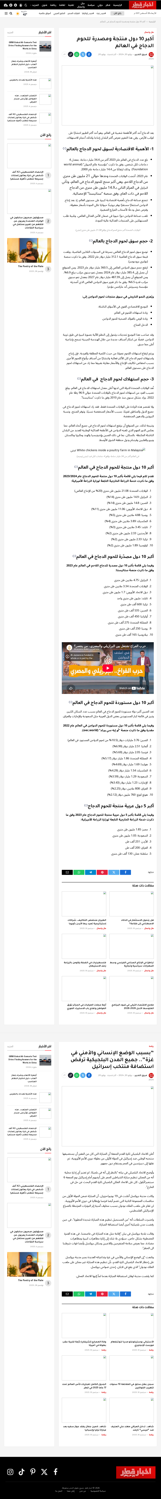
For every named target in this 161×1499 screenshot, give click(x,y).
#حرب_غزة (101, 13)
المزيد (35, 5)
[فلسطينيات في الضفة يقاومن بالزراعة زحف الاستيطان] (84, 946)
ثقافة (62, 5)
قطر (108, 5)
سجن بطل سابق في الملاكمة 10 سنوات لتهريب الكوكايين (132, 1386)
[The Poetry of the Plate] (29, 250)
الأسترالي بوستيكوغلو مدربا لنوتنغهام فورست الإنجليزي (132, 1344)
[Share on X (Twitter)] (83, 54)
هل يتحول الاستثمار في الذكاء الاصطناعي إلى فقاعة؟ (137, 922)
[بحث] (11, 13)
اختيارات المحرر (74, 13)
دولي (100, 5)
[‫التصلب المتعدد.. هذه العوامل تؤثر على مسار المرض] (45, 99)
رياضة (53, 5)
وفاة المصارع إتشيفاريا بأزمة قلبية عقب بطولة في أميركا (84, 1344)
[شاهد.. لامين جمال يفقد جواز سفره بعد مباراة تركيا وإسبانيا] (84, 1410)
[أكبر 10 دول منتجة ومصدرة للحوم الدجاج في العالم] (108, 95)
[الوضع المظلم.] (26, 5)
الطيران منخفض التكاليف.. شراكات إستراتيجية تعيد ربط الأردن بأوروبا (87, 922)
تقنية (71, 5)
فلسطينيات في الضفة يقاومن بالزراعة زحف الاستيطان (85, 965)
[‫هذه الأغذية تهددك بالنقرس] (45, 83)
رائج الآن (117, 13)
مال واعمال (81, 5)
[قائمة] (6, 13)
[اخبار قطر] (142, 5)
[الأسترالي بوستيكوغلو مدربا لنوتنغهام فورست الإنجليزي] (131, 1325)
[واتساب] (76, 54)
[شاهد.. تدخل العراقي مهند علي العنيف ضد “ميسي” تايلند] (131, 1410)
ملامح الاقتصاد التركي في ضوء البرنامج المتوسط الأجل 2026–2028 (133, 1007)
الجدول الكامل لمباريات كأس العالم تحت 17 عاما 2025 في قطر (84, 1386)
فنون (44, 5)
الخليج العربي (59, 13)
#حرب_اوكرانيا (88, 13)
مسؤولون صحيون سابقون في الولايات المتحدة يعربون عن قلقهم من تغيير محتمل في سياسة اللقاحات (26, 223)
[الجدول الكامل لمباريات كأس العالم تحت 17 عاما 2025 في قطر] (84, 1367)
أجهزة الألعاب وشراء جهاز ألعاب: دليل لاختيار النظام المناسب (24, 64)
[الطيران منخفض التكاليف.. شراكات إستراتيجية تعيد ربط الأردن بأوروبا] (84, 903)
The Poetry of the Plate (30, 267)
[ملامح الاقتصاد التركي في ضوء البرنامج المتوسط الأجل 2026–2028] (131, 988)
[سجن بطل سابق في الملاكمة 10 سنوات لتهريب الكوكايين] (131, 1367)
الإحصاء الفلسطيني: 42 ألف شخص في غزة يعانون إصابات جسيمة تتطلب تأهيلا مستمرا (22, 118)
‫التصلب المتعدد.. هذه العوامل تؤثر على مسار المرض (25, 99)
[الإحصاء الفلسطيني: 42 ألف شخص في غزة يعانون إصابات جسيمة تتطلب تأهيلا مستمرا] (45, 118)
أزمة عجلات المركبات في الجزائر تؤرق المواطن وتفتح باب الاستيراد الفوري (86, 1007)
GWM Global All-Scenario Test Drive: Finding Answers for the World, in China (22, 46)
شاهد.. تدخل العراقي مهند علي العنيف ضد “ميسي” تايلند (132, 1429)
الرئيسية (117, 5)
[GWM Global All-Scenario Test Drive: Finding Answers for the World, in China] (45, 46)
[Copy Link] (70, 54)
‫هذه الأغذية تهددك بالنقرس (23, 80)
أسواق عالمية (45, 13)
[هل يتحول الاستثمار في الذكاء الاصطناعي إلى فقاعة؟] (131, 903)
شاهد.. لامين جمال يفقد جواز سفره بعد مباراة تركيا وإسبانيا (84, 1429)
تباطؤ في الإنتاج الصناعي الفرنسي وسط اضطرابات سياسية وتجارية (132, 965)
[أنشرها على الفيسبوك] (89, 54)
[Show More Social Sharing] (64, 54)
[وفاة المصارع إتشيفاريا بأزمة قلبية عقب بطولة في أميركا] (84, 1325)
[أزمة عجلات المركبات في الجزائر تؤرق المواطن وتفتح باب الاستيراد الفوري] (84, 988)
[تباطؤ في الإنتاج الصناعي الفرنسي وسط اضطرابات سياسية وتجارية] (131, 946)
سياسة (91, 5)
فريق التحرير (141, 54)
